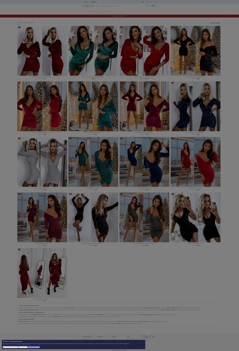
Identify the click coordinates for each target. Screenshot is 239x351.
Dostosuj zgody (23, 347)
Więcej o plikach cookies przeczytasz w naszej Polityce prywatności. (16, 344)
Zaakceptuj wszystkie (34, 347)
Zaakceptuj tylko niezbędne (10, 347)
